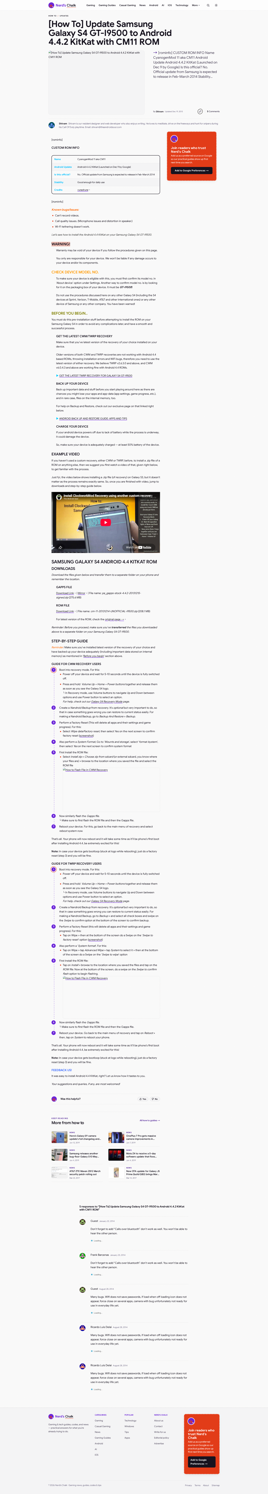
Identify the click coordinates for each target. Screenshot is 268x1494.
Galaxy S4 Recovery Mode (106, 701)
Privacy (188, 1485)
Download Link (65, 593)
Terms (197, 1485)
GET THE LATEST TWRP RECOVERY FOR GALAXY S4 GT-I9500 (95, 375)
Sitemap (216, 1485)
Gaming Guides (107, 5)
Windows (129, 1426)
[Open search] (208, 5)
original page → (114, 619)
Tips (127, 1432)
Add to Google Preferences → (192, 170)
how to (52, 16)
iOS (170, 5)
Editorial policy (161, 1437)
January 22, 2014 (107, 1221)
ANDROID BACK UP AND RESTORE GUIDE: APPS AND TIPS (93, 418)
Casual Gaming (127, 5)
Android (153, 5)
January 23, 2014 (117, 1255)
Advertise (159, 1443)
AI (163, 5)
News (142, 5)
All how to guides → (150, 1120)
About (206, 1485)
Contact (158, 1426)
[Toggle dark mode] (216, 5)
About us (158, 1420)
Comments (213, 111)
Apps (127, 1437)
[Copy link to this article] (200, 111)
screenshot (86, 735)
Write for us (160, 1432)
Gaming (90, 5)
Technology (182, 5)
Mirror (81, 593)
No (156, 1099)
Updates (64, 16)
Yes (144, 1099)
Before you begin (93, 656)
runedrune (82, 190)
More (195, 5)
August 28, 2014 (106, 1289)
